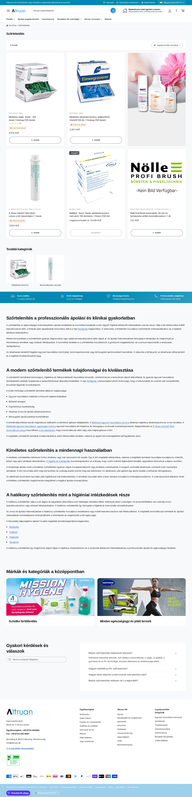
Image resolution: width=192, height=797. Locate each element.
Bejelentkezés (149, 3)
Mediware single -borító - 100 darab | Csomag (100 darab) (22, 118)
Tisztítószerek (161, 725)
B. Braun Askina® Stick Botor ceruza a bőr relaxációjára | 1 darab (25, 214)
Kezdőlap (13, 25)
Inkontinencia (161, 733)
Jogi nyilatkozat (87, 741)
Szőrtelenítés (24, 25)
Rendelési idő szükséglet (68, 19)
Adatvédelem (86, 737)
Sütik (119, 741)
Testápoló (14, 542)
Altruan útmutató (92, 19)
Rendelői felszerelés (164, 737)
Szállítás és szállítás (89, 726)
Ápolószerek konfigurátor (129, 3)
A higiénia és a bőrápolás (58, 461)
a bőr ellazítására (47, 430)
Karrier (120, 714)
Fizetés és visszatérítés (90, 722)
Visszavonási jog (124, 733)
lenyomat (121, 725)
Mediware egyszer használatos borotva (110, 422)
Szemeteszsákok (162, 729)
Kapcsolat (110, 3)
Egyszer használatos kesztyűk (168, 717)
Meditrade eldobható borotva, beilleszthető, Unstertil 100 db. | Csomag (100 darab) (90, 118)
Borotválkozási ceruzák (50, 285)
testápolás (83, 329)
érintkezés (84, 714)
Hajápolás (14, 537)
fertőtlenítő (160, 721)
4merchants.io (32, 787)
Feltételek (121, 729)
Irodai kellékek (161, 740)
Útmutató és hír (87, 730)
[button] (8, 10)
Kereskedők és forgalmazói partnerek (129, 720)
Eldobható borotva (20, 285)
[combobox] (73, 10)
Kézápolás (14, 527)
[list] (96, 297)
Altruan (14, 787)
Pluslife (9, 19)
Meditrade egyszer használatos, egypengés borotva (31, 426)
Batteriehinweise (124, 745)
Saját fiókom (85, 718)
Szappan (13, 532)
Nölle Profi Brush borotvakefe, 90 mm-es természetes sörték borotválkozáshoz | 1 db (150, 214)
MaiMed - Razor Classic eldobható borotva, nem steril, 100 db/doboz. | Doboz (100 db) (90, 214)
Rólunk (83, 733)
